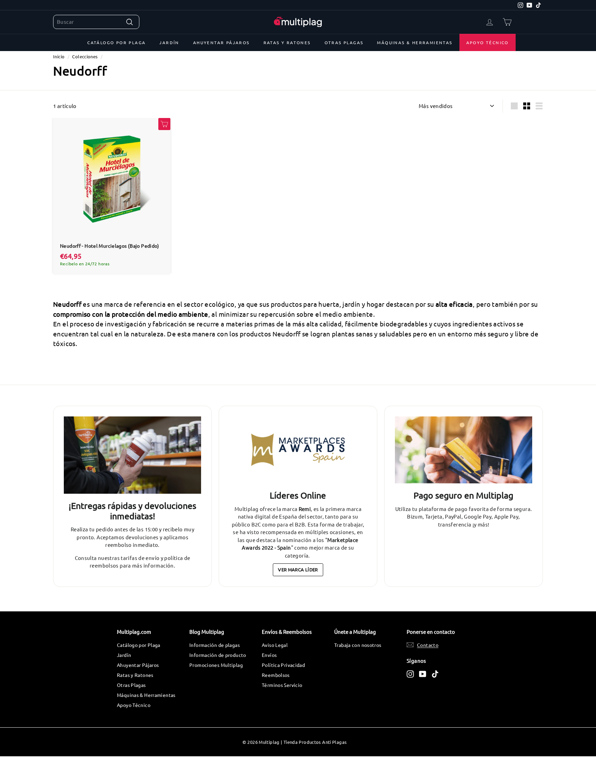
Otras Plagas (344, 42)
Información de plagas (214, 645)
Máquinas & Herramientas (414, 42)
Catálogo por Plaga (116, 42)
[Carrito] (507, 22)
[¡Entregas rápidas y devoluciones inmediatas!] (132, 455)
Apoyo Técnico (487, 42)
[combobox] (96, 22)
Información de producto (217, 655)
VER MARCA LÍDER (298, 569)
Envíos (269, 655)
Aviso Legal (275, 645)
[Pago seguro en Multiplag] (463, 450)
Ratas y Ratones (287, 42)
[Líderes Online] (298, 450)
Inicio (58, 56)
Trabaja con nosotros (357, 645)
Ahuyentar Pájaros (221, 42)
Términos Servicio (282, 685)
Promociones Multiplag (216, 665)
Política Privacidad (283, 665)
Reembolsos (276, 675)
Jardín (169, 42)
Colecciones (85, 56)
